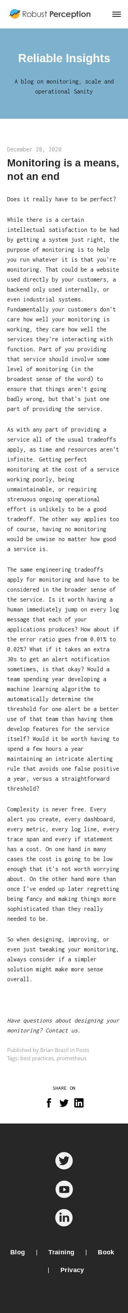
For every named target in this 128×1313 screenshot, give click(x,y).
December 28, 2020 (34, 149)
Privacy (72, 1270)
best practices (37, 1058)
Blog (17, 1252)
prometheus (71, 1058)
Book (106, 1252)
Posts (82, 1049)
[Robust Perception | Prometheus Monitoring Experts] (50, 14)
